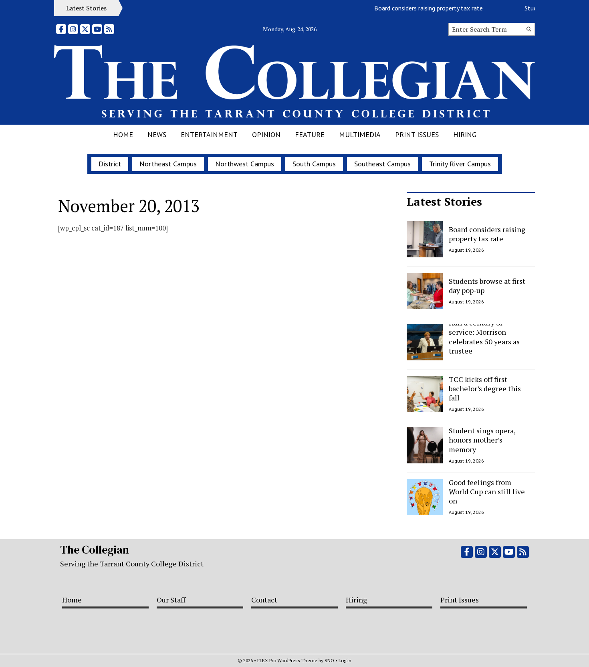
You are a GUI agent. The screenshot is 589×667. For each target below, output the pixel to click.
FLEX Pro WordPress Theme (287, 660)
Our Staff (171, 599)
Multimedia (360, 134)
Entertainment (209, 134)
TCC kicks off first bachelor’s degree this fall (485, 388)
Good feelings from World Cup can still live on (487, 491)
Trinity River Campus (460, 163)
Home (123, 134)
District (110, 163)
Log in (345, 660)
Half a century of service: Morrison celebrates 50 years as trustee (484, 337)
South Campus (314, 163)
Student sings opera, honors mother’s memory (482, 440)
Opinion (266, 134)
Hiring (464, 134)
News (156, 134)
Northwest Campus (244, 163)
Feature (310, 134)
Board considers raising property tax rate (423, 8)
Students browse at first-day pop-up (488, 285)
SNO (329, 660)
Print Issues (417, 134)
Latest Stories (444, 201)
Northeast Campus (168, 163)
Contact (264, 599)
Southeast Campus (382, 163)
